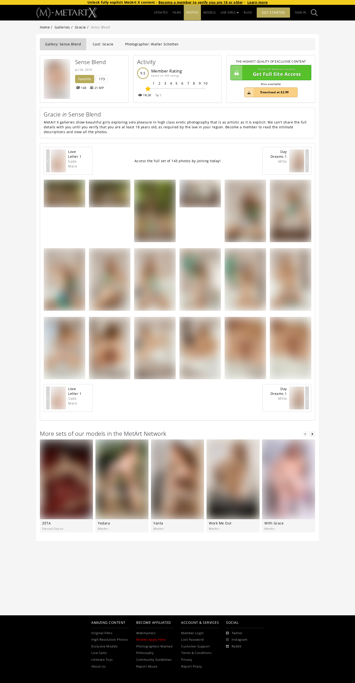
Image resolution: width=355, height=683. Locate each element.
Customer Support (195, 646)
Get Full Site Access (277, 73)
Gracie (80, 27)
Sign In (300, 12)
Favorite (84, 79)
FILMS (177, 12)
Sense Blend (90, 62)
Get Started (273, 12)
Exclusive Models (104, 646)
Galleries (62, 27)
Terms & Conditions (196, 653)
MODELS (209, 12)
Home (45, 27)
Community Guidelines (153, 660)
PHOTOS (192, 12)
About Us (98, 666)
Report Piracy (191, 666)
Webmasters (146, 633)
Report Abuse (146, 666)
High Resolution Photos (109, 640)
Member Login (192, 633)
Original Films (101, 633)
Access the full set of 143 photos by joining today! (178, 161)
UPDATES (161, 12)
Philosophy (145, 653)
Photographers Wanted (154, 646)
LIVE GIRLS (228, 12)
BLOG (248, 12)
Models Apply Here (151, 640)
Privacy (186, 660)
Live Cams (99, 653)
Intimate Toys (102, 660)
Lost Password (192, 640)
